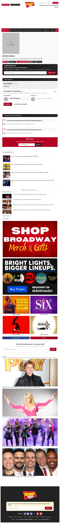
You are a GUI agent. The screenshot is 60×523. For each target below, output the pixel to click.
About (15, 516)
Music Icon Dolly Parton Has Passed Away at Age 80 (16, 417)
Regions (37, 516)
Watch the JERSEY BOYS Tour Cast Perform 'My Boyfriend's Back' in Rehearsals (31, 210)
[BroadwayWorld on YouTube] (41, 513)
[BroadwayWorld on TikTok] (34, 513)
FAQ (40, 61)
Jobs (27, 30)
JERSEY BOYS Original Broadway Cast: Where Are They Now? (18, 476)
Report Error (48, 517)
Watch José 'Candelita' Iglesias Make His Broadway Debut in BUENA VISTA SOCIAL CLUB (33, 204)
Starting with (7, 95)
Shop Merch (6, 4)
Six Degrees (23, 61)
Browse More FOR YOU (29, 190)
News (11, 30)
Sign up (53, 349)
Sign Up (38, 144)
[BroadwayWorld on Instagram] (28, 513)
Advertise (11, 516)
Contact (20, 516)
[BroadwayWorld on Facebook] (24, 513)
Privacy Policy (45, 519)
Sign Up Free (51, 72)
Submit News (31, 516)
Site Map (42, 516)
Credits (13, 61)
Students (32, 30)
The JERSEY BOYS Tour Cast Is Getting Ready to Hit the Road (27, 199)
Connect (8, 104)
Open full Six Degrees (20, 104)
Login (52, 30)
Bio (6, 61)
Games (40, 30)
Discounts (44, 337)
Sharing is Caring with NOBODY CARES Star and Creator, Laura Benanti (29, 194)
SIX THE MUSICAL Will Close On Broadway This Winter (16, 446)
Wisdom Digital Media (26, 519)
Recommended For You (8, 152)
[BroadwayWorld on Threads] (37, 513)
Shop (36, 30)
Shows (15, 30)
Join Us (25, 516)
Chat (24, 30)
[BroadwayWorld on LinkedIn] (31, 513)
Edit (34, 61)
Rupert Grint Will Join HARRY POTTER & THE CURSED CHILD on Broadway (21, 387)
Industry (20, 30)
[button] (57, 30)
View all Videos (6, 216)
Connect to (34, 95)
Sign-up (49, 2)
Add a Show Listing (15, 4)
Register (46, 30)
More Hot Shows (16, 337)
